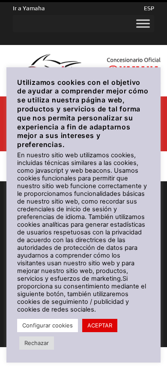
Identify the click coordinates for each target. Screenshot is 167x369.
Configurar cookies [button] (47, 325)
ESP (149, 8)
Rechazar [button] (36, 342)
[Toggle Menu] (143, 23)
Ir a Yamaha (29, 8)
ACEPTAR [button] (99, 325)
